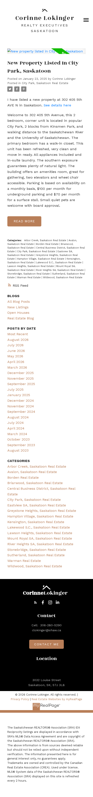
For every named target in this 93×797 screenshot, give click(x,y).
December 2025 (20, 373)
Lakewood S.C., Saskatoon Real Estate (59, 262)
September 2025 (21, 384)
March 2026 (17, 367)
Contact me (46, 644)
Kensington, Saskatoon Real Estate (35, 522)
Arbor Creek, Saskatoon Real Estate (45, 240)
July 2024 (15, 423)
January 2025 (18, 395)
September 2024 (21, 412)
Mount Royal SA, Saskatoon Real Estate (39, 538)
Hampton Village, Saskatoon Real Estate (41, 258)
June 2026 (16, 351)
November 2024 (20, 406)
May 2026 (15, 356)
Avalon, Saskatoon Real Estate (32, 472)
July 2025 (15, 389)
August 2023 (18, 450)
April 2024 (15, 428)
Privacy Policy (20, 699)
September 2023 (21, 445)
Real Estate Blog (20, 318)
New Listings (18, 307)
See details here (57, 105)
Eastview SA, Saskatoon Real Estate (36, 505)
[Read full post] (46, 53)
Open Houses (18, 313)
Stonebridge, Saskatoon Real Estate (29, 273)
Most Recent (17, 334)
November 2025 (20, 378)
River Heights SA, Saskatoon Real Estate (60, 270)
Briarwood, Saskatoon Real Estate (35, 483)
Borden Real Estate (47, 244)
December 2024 (20, 400)
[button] (35, 602)
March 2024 (17, 434)
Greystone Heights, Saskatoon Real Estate (41, 511)
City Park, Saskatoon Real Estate (45, 83)
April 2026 (15, 362)
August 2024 (18, 417)
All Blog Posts (18, 301)
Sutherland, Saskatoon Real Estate (36, 555)
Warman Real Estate (29, 277)
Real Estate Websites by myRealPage (57, 699)
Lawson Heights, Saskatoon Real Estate (31, 266)
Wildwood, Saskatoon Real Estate (62, 277)
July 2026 (15, 345)
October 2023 (18, 439)
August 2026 (18, 340)
